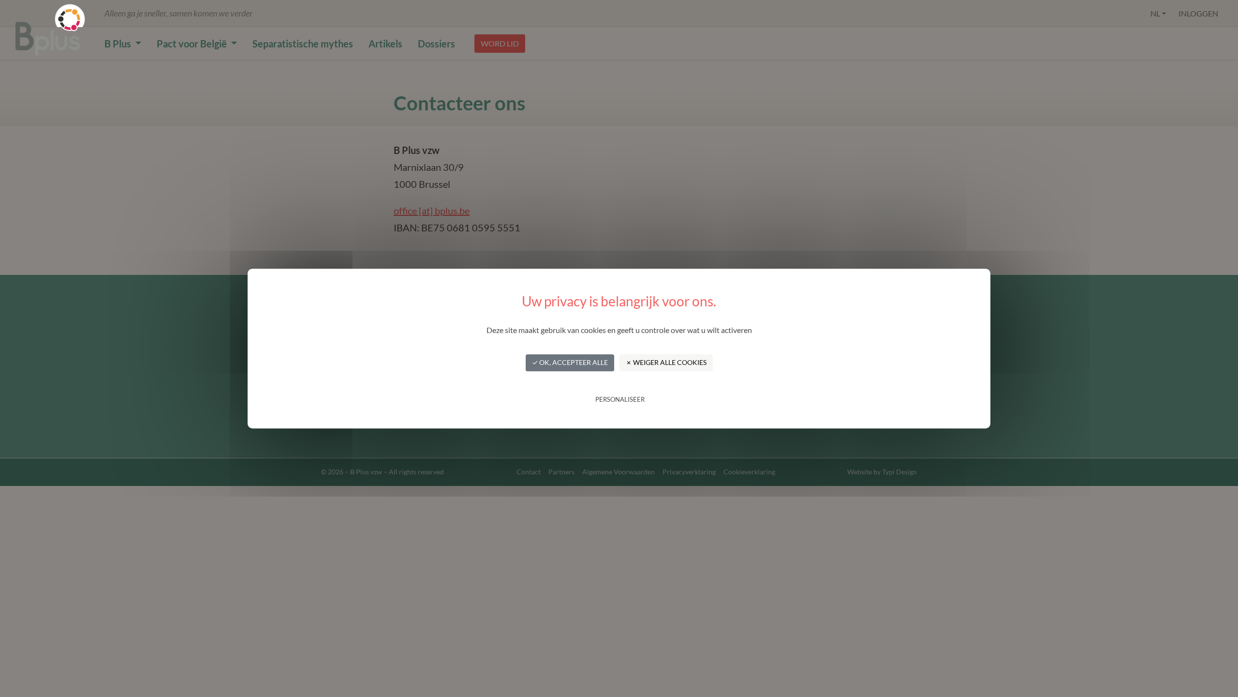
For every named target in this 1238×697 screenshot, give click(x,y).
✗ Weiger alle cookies (666, 362)
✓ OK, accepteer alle (570, 362)
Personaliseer (620, 399)
